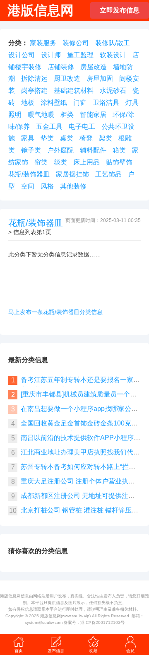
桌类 (66, 138)
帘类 (41, 162)
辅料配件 (93, 150)
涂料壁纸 (54, 102)
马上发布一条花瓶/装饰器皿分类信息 (55, 312)
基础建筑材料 (74, 90)
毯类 (60, 162)
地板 (27, 102)
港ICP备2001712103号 (102, 622)
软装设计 (113, 54)
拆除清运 (34, 78)
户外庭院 (60, 150)
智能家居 (93, 114)
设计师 (51, 54)
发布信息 (56, 650)
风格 (47, 186)
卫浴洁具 (106, 102)
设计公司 (21, 54)
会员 (130, 650)
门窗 (80, 102)
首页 (18, 650)
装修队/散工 (112, 42)
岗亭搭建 (34, 90)
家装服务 (43, 42)
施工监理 (80, 54)
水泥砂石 (113, 90)
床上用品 (86, 162)
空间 (27, 186)
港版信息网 (50, 616)
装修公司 (75, 42)
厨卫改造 (67, 78)
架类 (105, 138)
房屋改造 (93, 66)
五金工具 (49, 126)
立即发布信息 (119, 10)
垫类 (47, 138)
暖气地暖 (41, 114)
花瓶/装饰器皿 (29, 174)
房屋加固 (100, 78)
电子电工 (82, 126)
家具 (27, 138)
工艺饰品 (108, 174)
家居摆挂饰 (72, 174)
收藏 (93, 650)
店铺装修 (61, 66)
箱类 (119, 150)
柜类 (67, 114)
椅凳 (86, 138)
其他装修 (73, 186)
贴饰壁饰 (119, 162)
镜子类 (31, 150)
